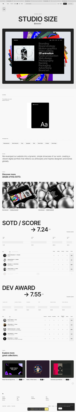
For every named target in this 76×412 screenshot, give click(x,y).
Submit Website (70, 3)
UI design (47, 143)
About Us (47, 398)
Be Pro (65, 3)
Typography (28, 143)
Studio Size (38, 19)
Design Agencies (6, 143)
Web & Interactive (15, 143)
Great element (5, 210)
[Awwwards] (3, 3)
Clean (22, 143)
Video (34, 143)
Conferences (33, 398)
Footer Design (54, 143)
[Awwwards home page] (29, 409)
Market (22, 3)
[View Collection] (13, 369)
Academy (16, 3)
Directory (12, 3)
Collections (3, 398)
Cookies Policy (68, 406)
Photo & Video (40, 143)
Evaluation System (70, 231)
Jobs (19, 3)
